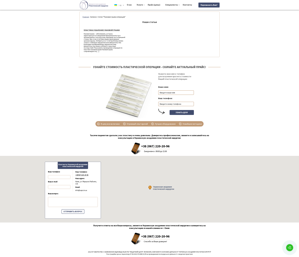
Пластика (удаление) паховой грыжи (102, 30)
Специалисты (171, 5)
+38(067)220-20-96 (81, 175)
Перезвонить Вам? (209, 5)
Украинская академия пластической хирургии (93, 5)
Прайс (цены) (154, 5)
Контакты (187, 5)
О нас (129, 5)
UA (119, 5)
